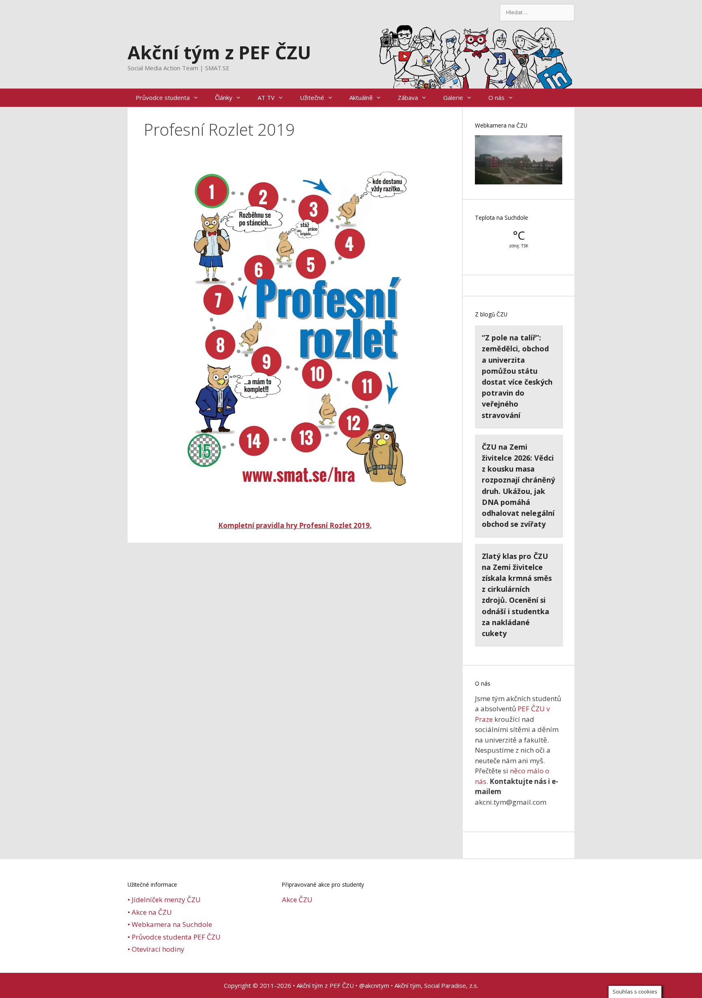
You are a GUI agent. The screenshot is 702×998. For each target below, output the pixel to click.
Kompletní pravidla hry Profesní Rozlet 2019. (295, 525)
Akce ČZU (297, 899)
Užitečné (312, 97)
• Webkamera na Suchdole (170, 924)
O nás (496, 97)
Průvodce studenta (163, 97)
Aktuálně (361, 97)
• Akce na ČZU (150, 912)
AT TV (266, 97)
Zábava (408, 97)
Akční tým (407, 985)
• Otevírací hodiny (156, 949)
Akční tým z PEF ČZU (219, 52)
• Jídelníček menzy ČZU (164, 899)
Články (223, 97)
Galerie (453, 97)
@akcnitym (374, 985)
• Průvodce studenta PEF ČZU (174, 937)
